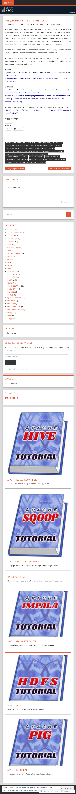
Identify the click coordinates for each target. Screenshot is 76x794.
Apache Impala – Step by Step (21, 641)
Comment (64, 202)
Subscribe (11, 362)
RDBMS (10, 295)
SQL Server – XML (14, 307)
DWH (9, 250)
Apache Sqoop (13, 238)
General (10, 259)
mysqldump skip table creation (15, 162)
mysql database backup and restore (17, 146)
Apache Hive (12, 230)
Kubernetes (11, 271)
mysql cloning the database (37, 143)
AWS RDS (36, 24)
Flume (9, 256)
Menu (10, 2)
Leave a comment (55, 24)
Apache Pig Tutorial (17, 770)
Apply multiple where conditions (16, 143)
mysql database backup (54, 143)
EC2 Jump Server (13, 253)
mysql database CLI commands (45, 148)
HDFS (9, 265)
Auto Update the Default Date (58, 169)
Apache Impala (13, 233)
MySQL (42, 24)
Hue (9, 268)
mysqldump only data (52, 157)
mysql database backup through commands (20, 148)
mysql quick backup (12, 154)
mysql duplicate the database (40, 151)
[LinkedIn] (6, 398)
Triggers (10, 318)
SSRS (9, 315)
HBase (9, 262)
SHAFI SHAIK (24, 24)
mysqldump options (35, 159)
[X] (10, 398)
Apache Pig (11, 236)
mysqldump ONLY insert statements (17, 159)
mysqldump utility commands (36, 162)
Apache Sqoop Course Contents (23, 561)
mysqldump (43, 154)
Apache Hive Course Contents (22, 479)
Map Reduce (12, 274)
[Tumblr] (17, 398)
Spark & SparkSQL (14, 298)
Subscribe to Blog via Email (18, 342)
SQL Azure (11, 301)
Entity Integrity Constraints (14, 169)
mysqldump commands (36, 157)
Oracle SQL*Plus (13, 286)
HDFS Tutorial (14, 705)
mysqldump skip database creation (54, 159)
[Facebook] (13, 398)
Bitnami (10, 244)
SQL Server (11, 304)
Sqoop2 (10, 312)
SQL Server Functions (15, 309)
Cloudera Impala (14, 247)
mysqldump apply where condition (17, 157)
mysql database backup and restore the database (46, 146)
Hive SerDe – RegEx (16, 577)
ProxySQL (11, 292)
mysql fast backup (58, 151)
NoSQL (10, 283)
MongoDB (11, 277)
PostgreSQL (11, 289)
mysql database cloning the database (18, 151)
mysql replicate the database (29, 154)
